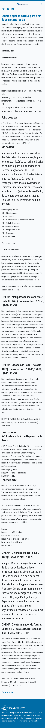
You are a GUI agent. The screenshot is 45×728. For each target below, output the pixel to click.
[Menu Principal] (2, 4)
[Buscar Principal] (41, 4)
